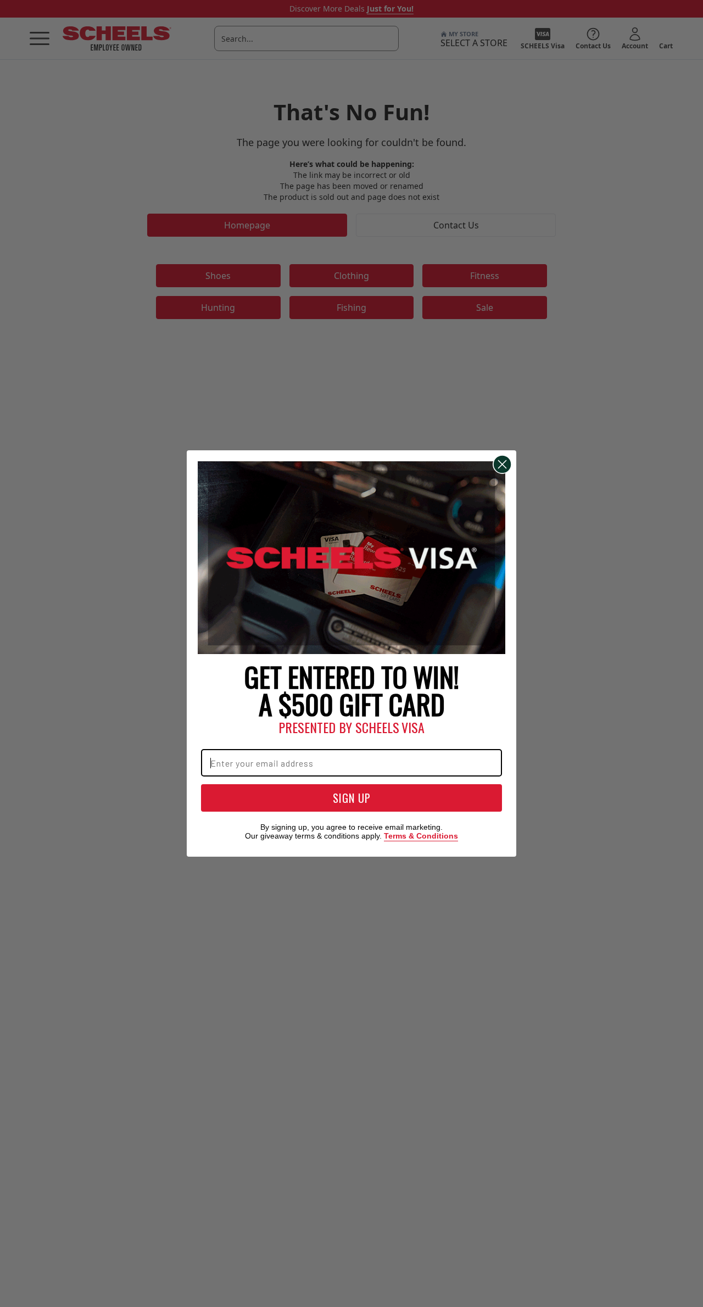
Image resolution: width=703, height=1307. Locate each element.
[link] (351, 558)
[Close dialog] (502, 464)
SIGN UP (352, 798)
